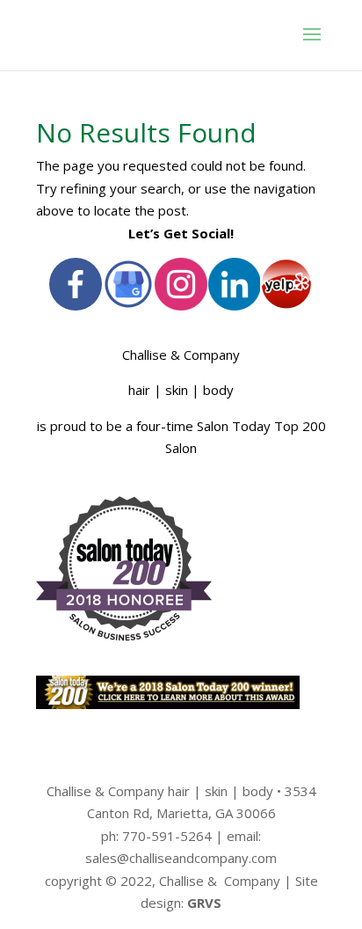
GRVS (204, 902)
